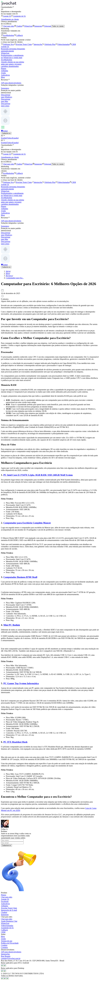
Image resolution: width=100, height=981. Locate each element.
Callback (19, 35)
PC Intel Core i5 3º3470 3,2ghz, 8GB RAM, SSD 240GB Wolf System (38, 475)
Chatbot (19, 26)
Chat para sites (8, 26)
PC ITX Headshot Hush (15, 742)
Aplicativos (5, 75)
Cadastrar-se (6, 845)
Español (15, 138)
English (4, 138)
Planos (3, 68)
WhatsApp (28, 26)
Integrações (38, 44)
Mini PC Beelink (11, 625)
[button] (50, 7)
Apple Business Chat (9, 921)
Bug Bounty (5, 956)
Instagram (38, 26)
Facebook (5, 901)
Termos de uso (6, 941)
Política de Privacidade (10, 943)
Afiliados (4, 71)
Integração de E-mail (9, 910)
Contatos (4, 947)
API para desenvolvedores (11, 952)
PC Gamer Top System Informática (21, 683)
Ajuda (3, 73)
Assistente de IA (19, 16)
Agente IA (7, 16)
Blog (3, 77)
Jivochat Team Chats (24, 44)
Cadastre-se (6, 133)
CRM (73, 44)
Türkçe (9, 138)
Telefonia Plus (49, 44)
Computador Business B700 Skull (20, 577)
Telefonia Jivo (8, 44)
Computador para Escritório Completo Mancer (27, 523)
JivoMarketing (8, 35)
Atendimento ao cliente (10, 19)
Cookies (4, 945)
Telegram (47, 26)
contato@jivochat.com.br (10, 958)
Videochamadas (63, 44)
